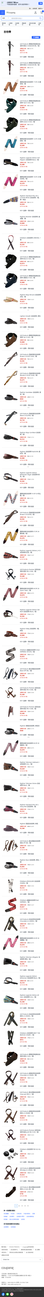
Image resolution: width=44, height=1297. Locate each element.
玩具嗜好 (17, 24)
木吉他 (12, 1214)
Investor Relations (14, 1246)
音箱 (33, 1214)
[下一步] (31, 1205)
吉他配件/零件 (20, 1216)
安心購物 (37, 1249)
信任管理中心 (14, 1249)
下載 (40, 3)
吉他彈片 (12, 1216)
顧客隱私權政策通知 (26, 1249)
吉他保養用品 (30, 1216)
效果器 (5, 1216)
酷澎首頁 (4, 24)
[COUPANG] (8, 1268)
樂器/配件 (24, 24)
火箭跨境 (10, 24)
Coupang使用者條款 (28, 1246)
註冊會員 (35, 8)
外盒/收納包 (27, 1214)
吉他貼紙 (13, 1227)
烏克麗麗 (6, 1214)
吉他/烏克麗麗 (32, 24)
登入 (30, 8)
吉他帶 (39, 24)
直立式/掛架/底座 (14, 1219)
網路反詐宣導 (5, 1254)
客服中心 (40, 8)
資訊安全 (4, 1252)
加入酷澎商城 (29, 1252)
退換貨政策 (5, 1249)
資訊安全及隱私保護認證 (16, 1252)
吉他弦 (23, 1219)
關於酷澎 (3, 1246)
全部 (3, 18)
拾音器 (5, 1219)
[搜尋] (40, 18)
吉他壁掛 (6, 1227)
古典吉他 (19, 1214)
